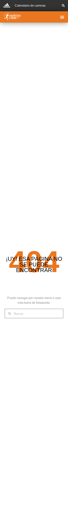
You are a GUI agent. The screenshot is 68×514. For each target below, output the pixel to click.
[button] (63, 6)
